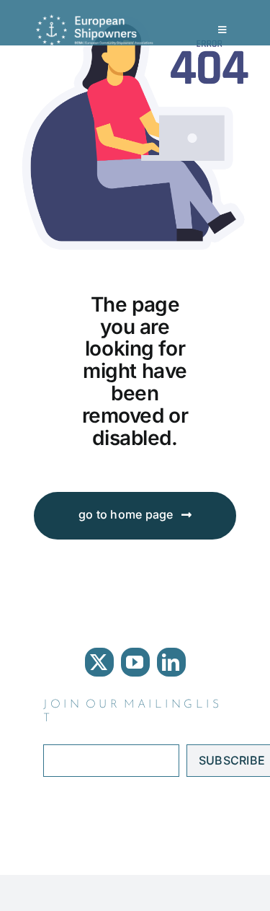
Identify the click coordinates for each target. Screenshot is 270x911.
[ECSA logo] (97, 20)
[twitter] (99, 662)
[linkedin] (171, 662)
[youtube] (135, 662)
